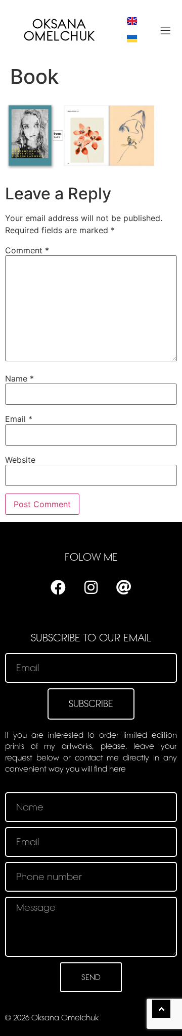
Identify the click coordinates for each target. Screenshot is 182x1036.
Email (18, 419)
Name (19, 378)
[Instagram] (91, 587)
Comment (27, 250)
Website (20, 460)
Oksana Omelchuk (59, 30)
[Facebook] (58, 587)
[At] (124, 587)
